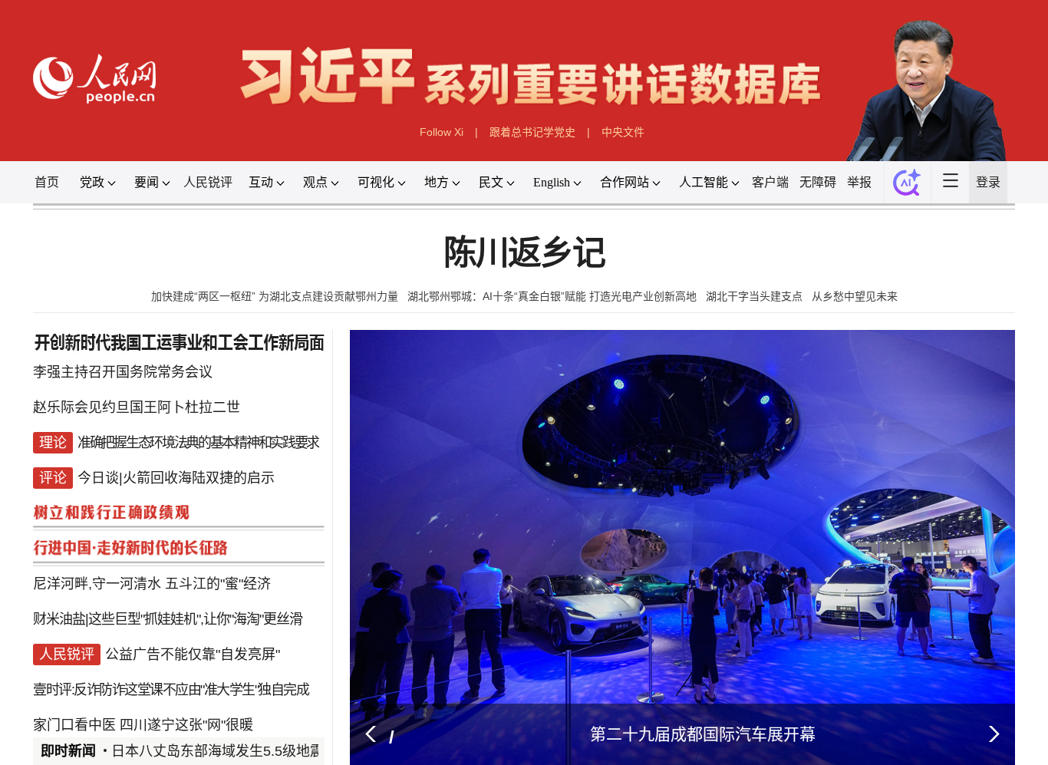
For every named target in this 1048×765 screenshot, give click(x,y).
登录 (988, 182)
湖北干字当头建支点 (754, 296)
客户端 (770, 182)
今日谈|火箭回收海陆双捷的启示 (176, 469)
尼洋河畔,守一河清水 (97, 561)
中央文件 (622, 132)
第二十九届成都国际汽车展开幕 (703, 734)
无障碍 (817, 182)
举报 (859, 182)
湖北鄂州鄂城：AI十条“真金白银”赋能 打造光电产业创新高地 (552, 296)
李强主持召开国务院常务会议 (123, 377)
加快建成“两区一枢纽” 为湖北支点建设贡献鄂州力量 (274, 296)
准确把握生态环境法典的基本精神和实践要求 (197, 439)
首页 (47, 182)
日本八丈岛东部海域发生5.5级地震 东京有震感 (254, 751)
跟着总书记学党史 (532, 132)
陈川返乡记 (523, 253)
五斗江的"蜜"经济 (218, 561)
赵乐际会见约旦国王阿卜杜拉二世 (136, 408)
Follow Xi (441, 132)
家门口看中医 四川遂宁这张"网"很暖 (143, 684)
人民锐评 (207, 182)
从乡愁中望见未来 (855, 296)
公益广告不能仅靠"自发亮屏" (192, 623)
